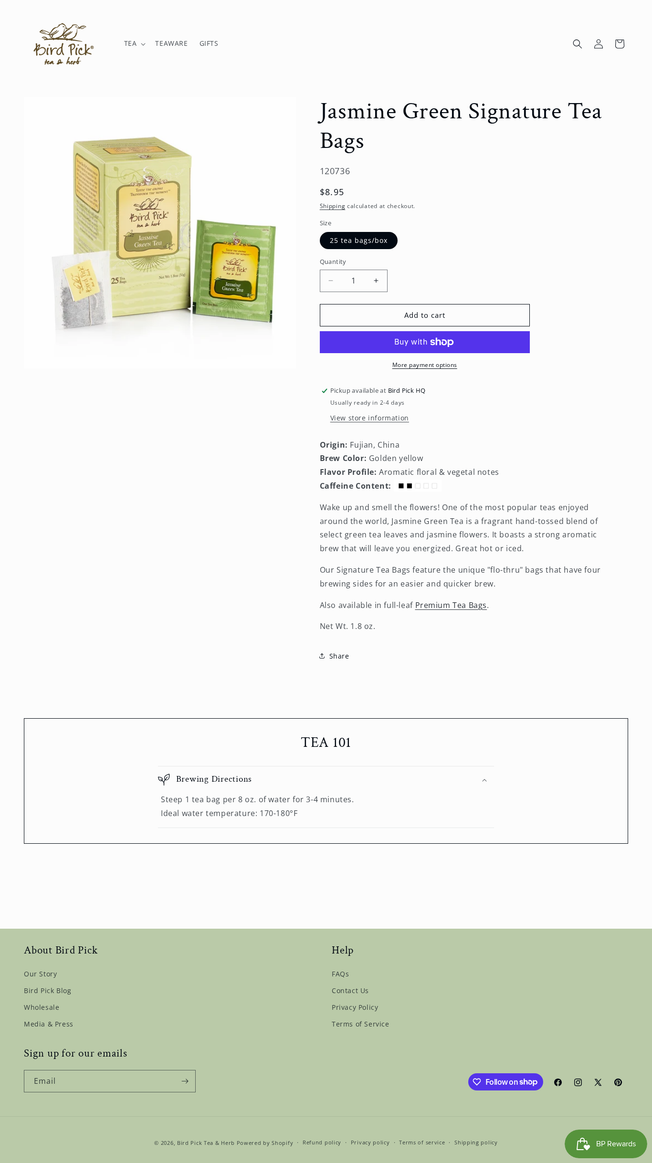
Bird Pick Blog (47, 990)
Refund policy (322, 1142)
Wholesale (41, 1007)
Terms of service (422, 1142)
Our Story (40, 973)
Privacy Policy (355, 1007)
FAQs (340, 973)
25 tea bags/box (359, 240)
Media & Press (49, 1023)
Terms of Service (360, 1023)
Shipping (333, 206)
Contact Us (350, 990)
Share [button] (339, 655)
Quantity (333, 261)
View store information (369, 417)
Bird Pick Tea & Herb (206, 1142)
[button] (134, 43)
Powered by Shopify (265, 1142)
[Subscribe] (184, 1081)
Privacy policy (370, 1142)
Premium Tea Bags (451, 605)
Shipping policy (476, 1142)
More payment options (424, 365)
